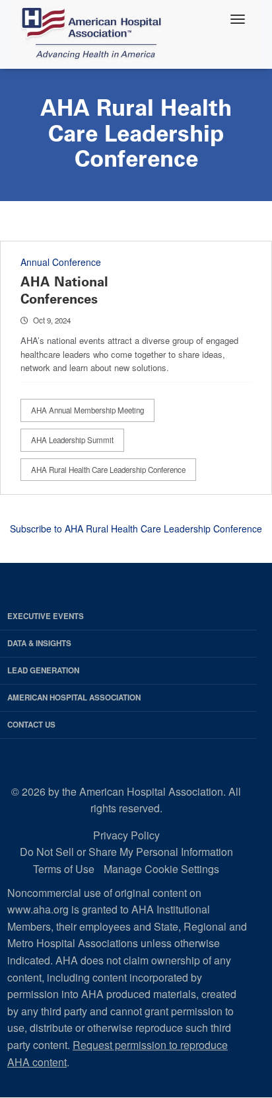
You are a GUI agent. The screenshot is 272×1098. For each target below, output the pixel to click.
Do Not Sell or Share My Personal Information (126, 851)
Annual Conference (60, 262)
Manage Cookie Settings (161, 868)
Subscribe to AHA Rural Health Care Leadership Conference (136, 528)
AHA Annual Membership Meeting (87, 410)
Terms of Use (63, 868)
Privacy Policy (126, 835)
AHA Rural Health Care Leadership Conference (108, 469)
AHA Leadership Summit (72, 440)
